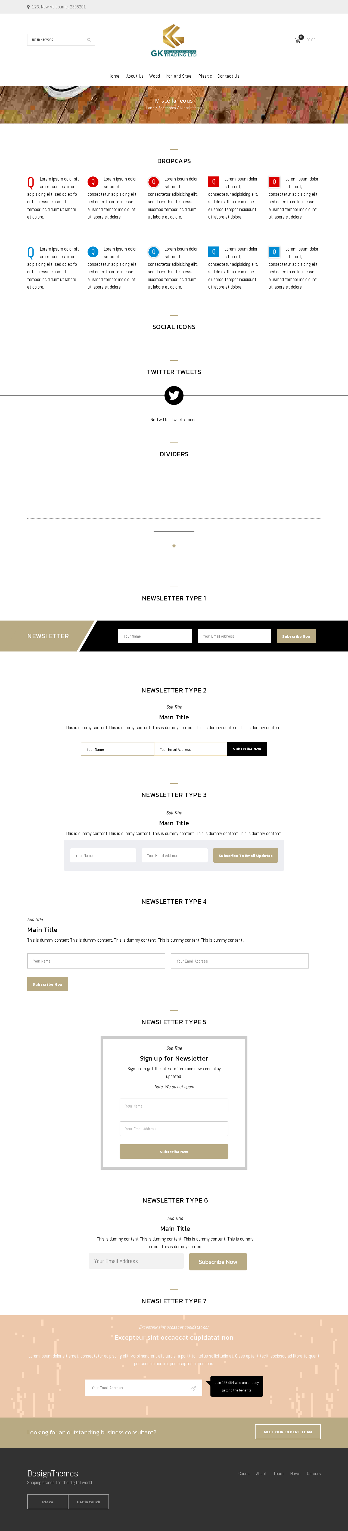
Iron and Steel (179, 76)
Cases (244, 1473)
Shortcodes (167, 108)
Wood (154, 76)
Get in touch (88, 1502)
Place (47, 1502)
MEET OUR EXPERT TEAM (288, 1432)
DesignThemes (52, 1473)
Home (114, 76)
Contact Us (228, 76)
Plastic (205, 76)
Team (278, 1473)
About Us (135, 76)
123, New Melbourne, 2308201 (59, 7)
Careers (314, 1473)
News (295, 1473)
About (261, 1473)
